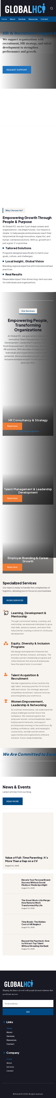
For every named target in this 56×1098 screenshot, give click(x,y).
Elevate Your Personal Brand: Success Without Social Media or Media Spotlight (36, 882)
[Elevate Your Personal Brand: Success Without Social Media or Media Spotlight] (12, 883)
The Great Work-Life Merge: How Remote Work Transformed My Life (36, 903)
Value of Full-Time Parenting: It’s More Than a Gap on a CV (26, 859)
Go (28, 1012)
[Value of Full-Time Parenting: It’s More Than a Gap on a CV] (28, 833)
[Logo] (25, 8)
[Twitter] (33, 1089)
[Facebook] (22, 1089)
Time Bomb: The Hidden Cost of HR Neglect (33, 923)
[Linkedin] (51, 967)
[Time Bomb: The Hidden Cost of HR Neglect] (12, 924)
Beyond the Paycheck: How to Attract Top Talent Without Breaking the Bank (35, 943)
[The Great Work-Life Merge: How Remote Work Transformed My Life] (12, 904)
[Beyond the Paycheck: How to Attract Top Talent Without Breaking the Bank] (12, 944)
